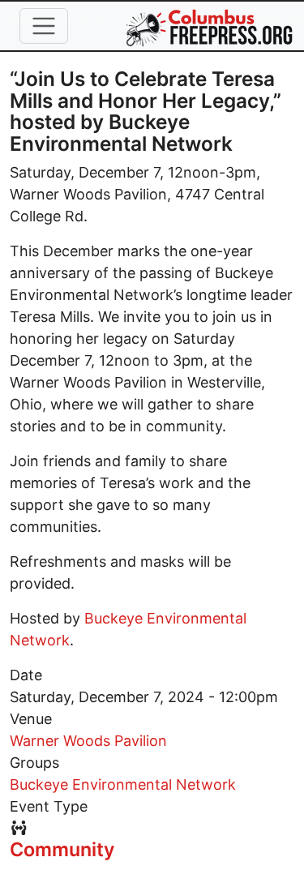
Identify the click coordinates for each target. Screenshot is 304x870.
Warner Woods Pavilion (88, 740)
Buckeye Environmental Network (123, 784)
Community (62, 849)
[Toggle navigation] (43, 26)
